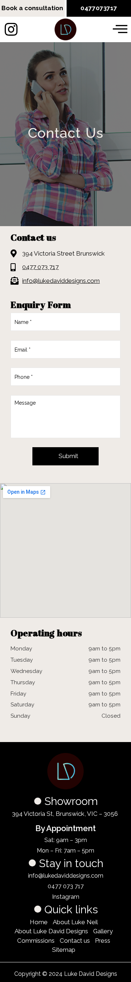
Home (39, 922)
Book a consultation (32, 8)
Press (102, 940)
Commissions (36, 940)
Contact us (75, 940)
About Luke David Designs (51, 931)
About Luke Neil (75, 922)
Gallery (103, 931)
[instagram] (11, 29)
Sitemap (63, 949)
